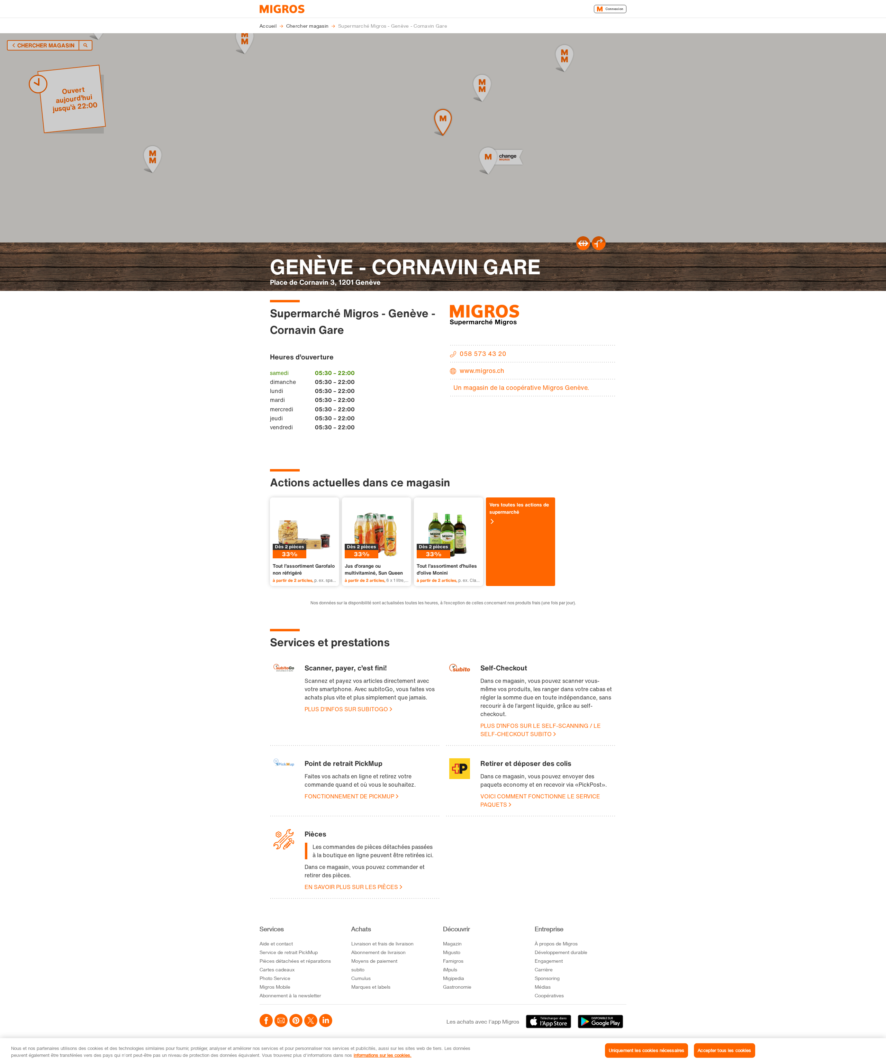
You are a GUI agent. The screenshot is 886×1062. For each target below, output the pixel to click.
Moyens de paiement (374, 961)
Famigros (453, 961)
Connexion (614, 8)
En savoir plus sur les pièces (351, 887)
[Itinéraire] (583, 248)
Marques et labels (370, 987)
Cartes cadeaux (277, 969)
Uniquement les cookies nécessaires (646, 1050)
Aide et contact (276, 943)
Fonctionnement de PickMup (349, 796)
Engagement (549, 961)
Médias (543, 987)
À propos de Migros (556, 943)
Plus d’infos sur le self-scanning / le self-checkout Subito (540, 730)
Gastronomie (457, 987)
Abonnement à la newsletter (290, 995)
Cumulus (361, 978)
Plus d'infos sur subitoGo (346, 709)
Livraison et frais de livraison (382, 943)
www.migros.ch (482, 370)
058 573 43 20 (483, 353)
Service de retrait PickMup (289, 952)
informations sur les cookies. (383, 1055)
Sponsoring (547, 978)
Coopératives (549, 995)
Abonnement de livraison (378, 952)
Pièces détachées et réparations (295, 961)
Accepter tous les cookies (724, 1050)
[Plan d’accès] (599, 248)
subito (357, 969)
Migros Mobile (275, 987)
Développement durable (561, 952)
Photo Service (275, 978)
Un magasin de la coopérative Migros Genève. (521, 387)
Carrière (544, 969)
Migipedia (453, 978)
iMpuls (450, 969)
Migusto (451, 952)
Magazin (452, 943)
